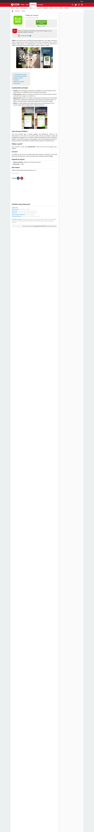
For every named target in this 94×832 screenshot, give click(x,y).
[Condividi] (18, 178)
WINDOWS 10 (39, 8)
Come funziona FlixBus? (20, 76)
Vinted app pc (15, 209)
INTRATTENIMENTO (24, 8)
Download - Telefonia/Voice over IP (27, 211)
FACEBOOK (61, 8)
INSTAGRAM (45, 8)
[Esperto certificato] (30, 36)
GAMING (17, 8)
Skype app (14, 211)
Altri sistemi (17, 83)
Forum (22, 4)
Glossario (40, 4)
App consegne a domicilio (18, 214)
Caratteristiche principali (20, 74)
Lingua (81, 1)
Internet (23, 11)
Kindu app (14, 212)
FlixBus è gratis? (18, 78)
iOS (34, 8)
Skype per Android (16, 216)
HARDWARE (66, 8)
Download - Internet (25, 209)
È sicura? (16, 79)
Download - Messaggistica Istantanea (27, 212)
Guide (27, 4)
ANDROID (31, 8)
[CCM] (15, 5)
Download (33, 4)
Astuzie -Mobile (30, 214)
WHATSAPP (51, 8)
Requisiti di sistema (19, 81)
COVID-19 (12, 8)
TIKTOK (56, 8)
